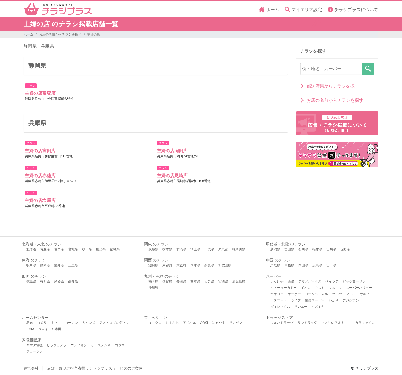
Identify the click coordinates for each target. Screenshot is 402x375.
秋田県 (87, 249)
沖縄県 (153, 288)
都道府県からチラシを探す (333, 86)
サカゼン (235, 323)
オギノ (365, 294)
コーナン (71, 323)
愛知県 (59, 265)
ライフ (296, 300)
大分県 (209, 281)
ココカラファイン (361, 323)
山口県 (331, 265)
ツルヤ (337, 294)
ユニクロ (155, 323)
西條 (291, 281)
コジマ (120, 345)
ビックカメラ (56, 345)
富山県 (289, 249)
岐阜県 (31, 265)
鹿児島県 (238, 281)
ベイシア (332, 281)
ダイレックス (280, 306)
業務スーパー (315, 300)
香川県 (45, 281)
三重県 (73, 265)
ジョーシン (34, 351)
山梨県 (331, 249)
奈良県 (209, 265)
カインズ (88, 323)
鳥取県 (275, 265)
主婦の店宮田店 (40, 150)
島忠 (29, 323)
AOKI (204, 323)
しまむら (172, 323)
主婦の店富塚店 (40, 93)
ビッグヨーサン (354, 281)
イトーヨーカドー (283, 288)
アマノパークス (309, 281)
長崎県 (181, 281)
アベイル (189, 323)
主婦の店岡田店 (172, 150)
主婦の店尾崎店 (172, 175)
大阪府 (181, 265)
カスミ (320, 288)
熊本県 (195, 281)
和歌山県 (224, 265)
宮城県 (73, 249)
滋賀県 (153, 265)
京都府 (167, 265)
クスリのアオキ (332, 323)
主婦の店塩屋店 (40, 200)
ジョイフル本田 (49, 329)
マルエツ (335, 288)
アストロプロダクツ (114, 323)
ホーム (28, 34)
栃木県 (167, 249)
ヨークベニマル (316, 294)
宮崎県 (223, 281)
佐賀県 (167, 281)
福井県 (317, 249)
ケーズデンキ (101, 345)
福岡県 (153, 281)
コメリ (42, 323)
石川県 (303, 249)
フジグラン (351, 300)
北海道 (31, 249)
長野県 (345, 249)
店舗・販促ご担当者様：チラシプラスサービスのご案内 (95, 368)
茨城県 (153, 249)
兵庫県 (47, 46)
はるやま (218, 323)
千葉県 (209, 249)
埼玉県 (195, 249)
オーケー (294, 294)
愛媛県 (59, 281)
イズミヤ (318, 306)
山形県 (101, 249)
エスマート (278, 300)
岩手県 (59, 249)
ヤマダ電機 (34, 345)
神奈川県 (238, 249)
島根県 (289, 265)
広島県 (317, 265)
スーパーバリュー (359, 288)
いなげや (277, 281)
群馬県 (181, 249)
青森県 (45, 249)
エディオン (79, 345)
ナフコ (56, 323)
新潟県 (275, 249)
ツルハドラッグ (281, 323)
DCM (30, 329)
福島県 (115, 249)
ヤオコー (277, 294)
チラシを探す (368, 69)
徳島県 (31, 281)
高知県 (73, 281)
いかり (334, 300)
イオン (306, 288)
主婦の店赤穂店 (40, 175)
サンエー (300, 306)
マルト (351, 294)
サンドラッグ (307, 323)
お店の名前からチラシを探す (60, 34)
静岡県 (30, 46)
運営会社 (31, 368)
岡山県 (303, 265)
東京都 (223, 249)
